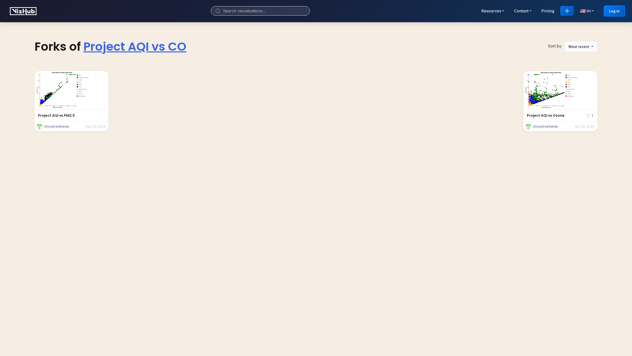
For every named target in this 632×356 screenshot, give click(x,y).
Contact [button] (521, 10)
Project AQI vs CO (134, 46)
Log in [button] (614, 11)
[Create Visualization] (567, 11)
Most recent (579, 46)
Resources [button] (491, 10)
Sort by (554, 46)
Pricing (547, 10)
